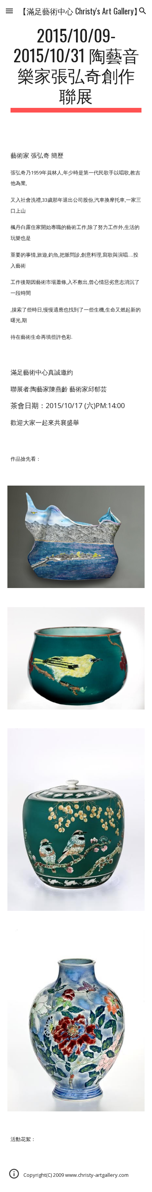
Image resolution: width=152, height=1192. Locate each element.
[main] (76, 69)
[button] (9, 10)
